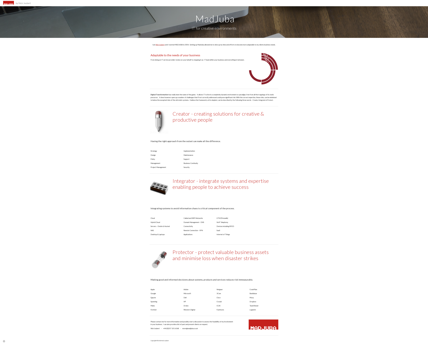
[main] (214, 22)
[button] (4, 341)
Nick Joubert (160, 45)
